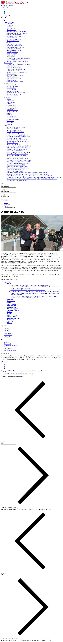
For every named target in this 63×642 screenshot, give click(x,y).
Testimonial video (13, 41)
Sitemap (30, 374)
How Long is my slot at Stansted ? (18, 147)
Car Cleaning (11, 89)
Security (10, 122)
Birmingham (11, 30)
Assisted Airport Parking (15, 50)
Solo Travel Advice (13, 71)
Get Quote (4, 200)
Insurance (10, 121)
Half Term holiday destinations (17, 149)
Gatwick (10, 23)
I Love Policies (11, 116)
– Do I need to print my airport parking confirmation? (27, 290)
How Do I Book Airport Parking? (17, 135)
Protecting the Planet (14, 67)
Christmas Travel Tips (14, 78)
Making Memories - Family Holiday (18, 64)
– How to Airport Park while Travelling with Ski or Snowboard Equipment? (34, 291)
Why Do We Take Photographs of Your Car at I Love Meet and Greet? (29, 176)
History (9, 124)
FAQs (5, 347)
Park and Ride (11, 55)
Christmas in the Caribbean (16, 127)
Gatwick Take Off (12, 129)
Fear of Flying (11, 80)
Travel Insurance (12, 96)
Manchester (11, 28)
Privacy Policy (22, 374)
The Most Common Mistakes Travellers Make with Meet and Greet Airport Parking (34, 177)
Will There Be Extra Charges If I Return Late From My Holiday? (27, 174)
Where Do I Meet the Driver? (16, 138)
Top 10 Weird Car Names (15, 171)
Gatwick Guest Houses (14, 94)
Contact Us (11, 102)
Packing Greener (12, 143)
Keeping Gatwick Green (15, 81)
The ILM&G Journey (13, 133)
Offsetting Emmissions (14, 66)
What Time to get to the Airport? (18, 141)
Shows (9, 114)
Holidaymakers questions (15, 132)
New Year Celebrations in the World (19, 162)
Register (10, 5)
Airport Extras (8, 83)
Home (6, 203)
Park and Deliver (12, 53)
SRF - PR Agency (12, 111)
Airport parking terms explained (17, 61)
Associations (11, 107)
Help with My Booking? (15, 151)
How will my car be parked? (16, 60)
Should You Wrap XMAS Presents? (18, 163)
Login (4, 5)
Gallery (9, 113)
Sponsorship (11, 108)
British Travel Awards (14, 39)
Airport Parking (9, 42)
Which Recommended (14, 34)
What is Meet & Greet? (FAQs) (16, 31)
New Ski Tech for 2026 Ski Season (18, 166)
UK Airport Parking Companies (17, 33)
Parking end (5, 191)
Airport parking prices (14, 130)
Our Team (10, 100)
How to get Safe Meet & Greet (17, 140)
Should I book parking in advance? (18, 58)
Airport (3, 183)
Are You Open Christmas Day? (17, 157)
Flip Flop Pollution (13, 77)
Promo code (5, 196)
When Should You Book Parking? (18, 158)
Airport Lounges (12, 86)
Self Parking (11, 56)
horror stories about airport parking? (19, 152)
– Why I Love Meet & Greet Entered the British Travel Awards (30, 285)
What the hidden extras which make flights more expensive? (27, 172)
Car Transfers (11, 88)
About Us (7, 97)
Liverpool (7, 336)
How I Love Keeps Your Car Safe (17, 154)
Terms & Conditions (10, 374)
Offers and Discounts (11, 345)
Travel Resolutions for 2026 (16, 165)
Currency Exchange (13, 91)
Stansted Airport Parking (15, 45)
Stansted (10, 25)
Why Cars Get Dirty (13, 144)
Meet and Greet (9, 22)
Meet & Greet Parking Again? (16, 169)
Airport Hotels (11, 85)
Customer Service (13, 119)
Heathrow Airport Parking (15, 47)
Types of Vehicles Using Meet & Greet (19, 160)
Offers (9, 103)
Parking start (5, 186)
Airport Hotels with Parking (16, 92)
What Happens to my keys (16, 36)
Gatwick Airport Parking (15, 44)
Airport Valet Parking (14, 49)
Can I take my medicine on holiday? (19, 146)
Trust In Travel (11, 74)
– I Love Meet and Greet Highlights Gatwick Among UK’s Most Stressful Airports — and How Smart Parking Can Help (33, 297)
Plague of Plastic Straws (15, 75)
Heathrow (10, 27)
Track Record (11, 118)
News (9, 99)
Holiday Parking (12, 52)
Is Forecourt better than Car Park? (18, 136)
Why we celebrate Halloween (16, 155)
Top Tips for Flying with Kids (16, 69)
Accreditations (12, 38)
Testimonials (11, 105)
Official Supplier (12, 110)
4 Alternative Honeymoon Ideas (17, 72)
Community (8, 63)
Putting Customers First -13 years (18, 168)
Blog (5, 125)
